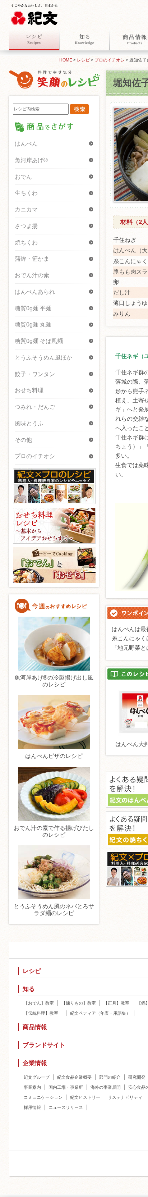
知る (84, 39)
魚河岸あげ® (31, 160)
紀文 (34, 13)
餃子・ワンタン (35, 374)
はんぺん (26, 144)
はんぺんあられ (35, 292)
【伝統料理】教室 (43, 1013)
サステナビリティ (125, 1097)
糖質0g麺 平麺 (33, 308)
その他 (23, 440)
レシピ (34, 39)
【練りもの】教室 (78, 1003)
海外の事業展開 (106, 1087)
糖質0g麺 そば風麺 (39, 341)
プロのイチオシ (109, 60)
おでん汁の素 (32, 275)
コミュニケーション (43, 1097)
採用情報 (32, 1107)
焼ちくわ (26, 242)
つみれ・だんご (35, 407)
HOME (65, 60)
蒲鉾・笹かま (32, 259)
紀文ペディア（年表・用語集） (100, 1013)
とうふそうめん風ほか (43, 358)
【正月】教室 (116, 1003)
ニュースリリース (65, 1107)
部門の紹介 (110, 1077)
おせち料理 (29, 390)
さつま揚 (26, 226)
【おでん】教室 (39, 1003)
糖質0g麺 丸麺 (33, 324)
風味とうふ (29, 423)
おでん (23, 177)
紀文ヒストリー (85, 1097)
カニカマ (26, 209)
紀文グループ (37, 1077)
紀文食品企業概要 (74, 1077)
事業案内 (32, 1087)
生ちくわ (26, 193)
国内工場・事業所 (65, 1087)
